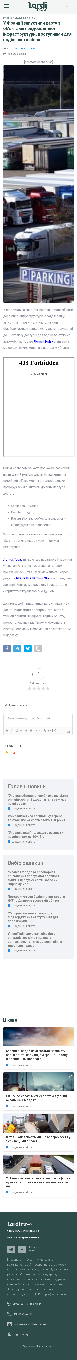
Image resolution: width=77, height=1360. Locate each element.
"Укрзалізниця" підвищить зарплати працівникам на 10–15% (35, 835)
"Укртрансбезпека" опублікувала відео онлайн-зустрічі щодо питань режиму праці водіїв (38, 799)
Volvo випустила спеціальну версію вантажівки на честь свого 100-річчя (36, 818)
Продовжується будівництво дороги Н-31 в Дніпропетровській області (36, 898)
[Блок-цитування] (35, 730)
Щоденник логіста (25, 17)
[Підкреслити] (16, 730)
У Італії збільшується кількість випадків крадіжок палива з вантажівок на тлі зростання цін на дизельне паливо (35, 940)
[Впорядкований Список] (25, 730)
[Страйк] (21, 730)
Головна (7, 17)
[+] (54, 730)
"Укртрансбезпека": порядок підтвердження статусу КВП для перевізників (33, 917)
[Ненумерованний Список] (30, 730)
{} (49, 730)
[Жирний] (7, 730)
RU (67, 6)
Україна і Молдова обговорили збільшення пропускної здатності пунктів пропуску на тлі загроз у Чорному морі (34, 878)
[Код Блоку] (40, 730)
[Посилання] (44, 730)
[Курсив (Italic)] (11, 730)
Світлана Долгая (25, 48)
